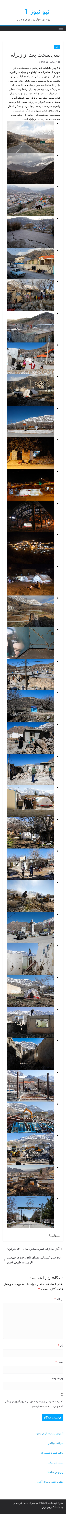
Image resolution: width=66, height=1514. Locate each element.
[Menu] (60, 28)
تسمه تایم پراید (55, 1462)
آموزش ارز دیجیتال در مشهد (49, 1433)
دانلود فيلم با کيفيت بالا (52, 1452)
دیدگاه (58, 1299)
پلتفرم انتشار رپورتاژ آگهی (50, 1481)
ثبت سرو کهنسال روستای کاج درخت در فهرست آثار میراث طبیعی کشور (34, 1260)
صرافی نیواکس (55, 1443)
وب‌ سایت (57, 1378)
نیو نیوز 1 (37, 11)
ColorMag (57, 1507)
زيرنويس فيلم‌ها (55, 1472)
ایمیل (59, 1362)
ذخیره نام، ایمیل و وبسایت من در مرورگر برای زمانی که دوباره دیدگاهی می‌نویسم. (33, 1403)
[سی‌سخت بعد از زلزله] (30, 123)
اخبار (57, 47)
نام (60, 1345)
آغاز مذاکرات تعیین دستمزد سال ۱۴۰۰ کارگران (33, 1249)
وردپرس (46, 1507)
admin (42, 61)
